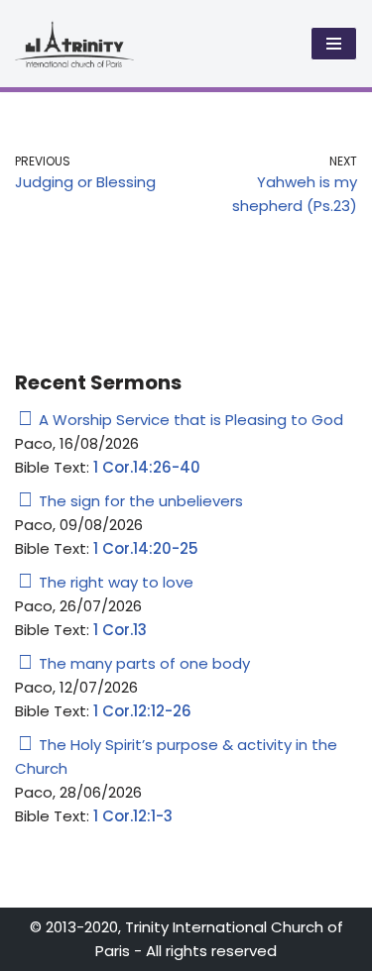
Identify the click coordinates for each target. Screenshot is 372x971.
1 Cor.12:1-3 (133, 816)
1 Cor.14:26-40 (146, 467)
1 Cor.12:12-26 (142, 711)
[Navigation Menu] (333, 43)
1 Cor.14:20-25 (145, 548)
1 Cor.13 (120, 629)
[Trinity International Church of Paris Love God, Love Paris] (74, 43)
